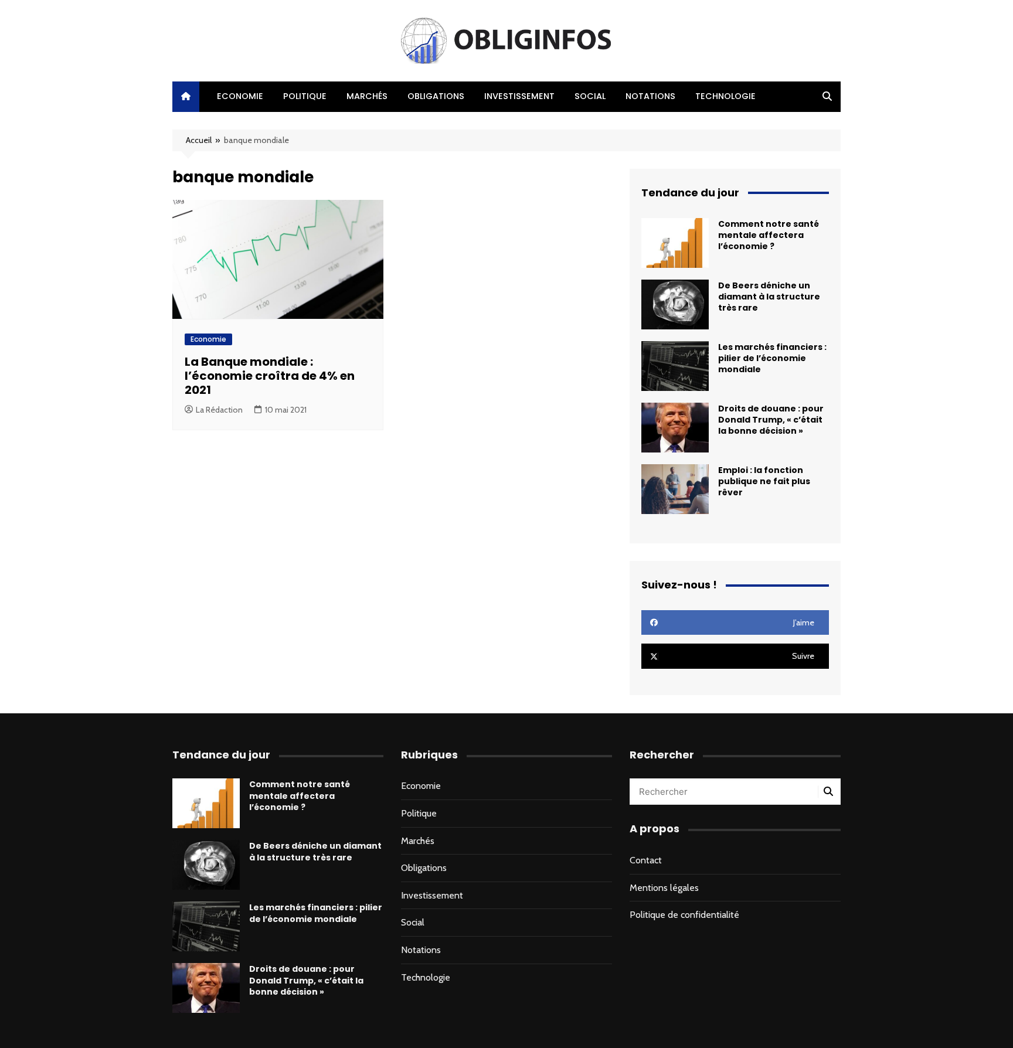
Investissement (519, 96)
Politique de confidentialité (684, 914)
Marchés (366, 96)
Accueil (199, 140)
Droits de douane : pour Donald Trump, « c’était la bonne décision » (771, 420)
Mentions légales (664, 887)
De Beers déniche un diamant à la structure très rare (769, 297)
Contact (646, 860)
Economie (240, 96)
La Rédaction (219, 409)
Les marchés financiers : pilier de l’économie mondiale (772, 358)
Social (590, 96)
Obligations (435, 96)
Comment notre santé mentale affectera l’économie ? (768, 235)
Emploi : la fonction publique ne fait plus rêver (764, 481)
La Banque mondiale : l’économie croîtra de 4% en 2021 (270, 375)
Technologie (725, 96)
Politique (305, 96)
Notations (650, 96)
